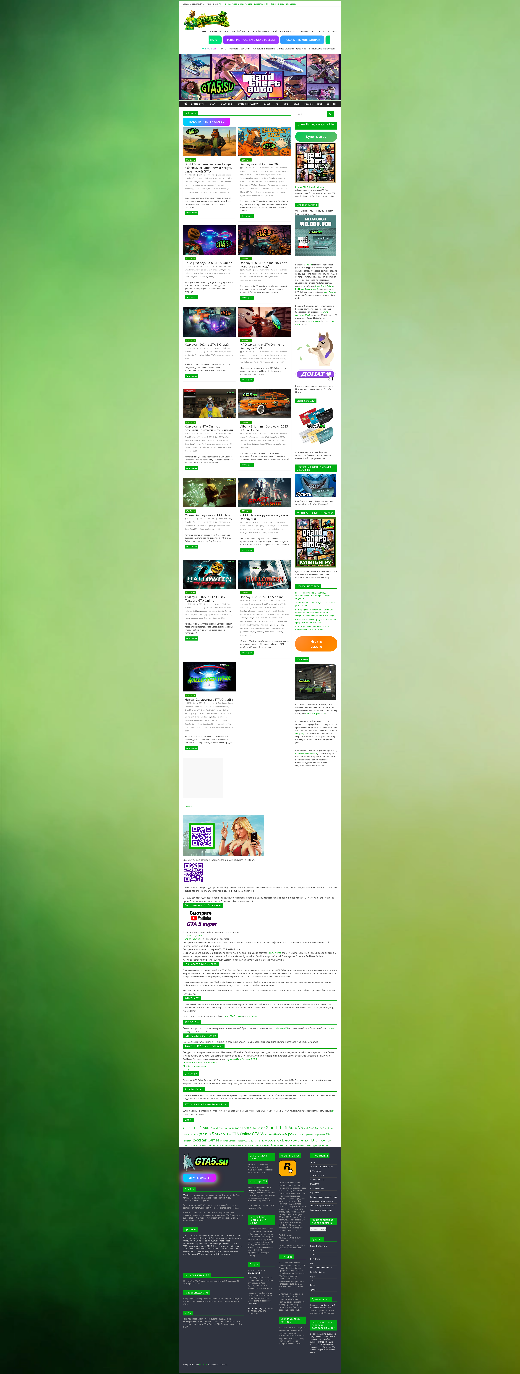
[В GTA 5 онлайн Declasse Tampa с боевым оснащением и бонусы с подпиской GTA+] (209, 128)
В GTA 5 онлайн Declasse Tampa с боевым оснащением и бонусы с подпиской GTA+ (208, 167)
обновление (277, 1145)
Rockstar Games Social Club (195, 724)
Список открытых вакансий (322, 1205)
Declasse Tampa (224, 175)
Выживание (265, 618)
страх (266, 632)
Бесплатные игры (196, 1066)
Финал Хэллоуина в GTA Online (207, 515)
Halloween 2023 (246, 358)
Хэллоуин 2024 (214, 277)
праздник (274, 444)
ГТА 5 (197, 189)
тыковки (199, 618)
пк (286, 1145)
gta (216, 178)
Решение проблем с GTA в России (226, 39)
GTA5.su (186, 1195)
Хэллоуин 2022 (214, 529)
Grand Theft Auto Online (219, 706)
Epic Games (222, 703)
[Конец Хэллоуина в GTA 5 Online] (209, 226)
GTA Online (226, 104)
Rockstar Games (256, 178)
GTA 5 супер (315, 1171)
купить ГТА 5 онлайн (233, 1016)
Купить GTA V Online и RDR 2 (242, 1059)
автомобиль (218, 1145)
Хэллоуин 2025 (224, 192)
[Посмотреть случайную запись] (334, 104)
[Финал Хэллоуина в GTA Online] (209, 479)
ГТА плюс (203, 189)
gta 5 (220, 178)
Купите (321, 1342)
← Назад (188, 806)
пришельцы (196, 447)
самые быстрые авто (315, 713)
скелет (206, 192)
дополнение (249, 1145)
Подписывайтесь (192, 938)
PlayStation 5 (320, 1134)
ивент (242, 625)
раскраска (244, 632)
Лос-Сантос (275, 188)
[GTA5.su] (260, 77)
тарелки (213, 447)
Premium (308, 104)
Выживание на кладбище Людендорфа (268, 181)
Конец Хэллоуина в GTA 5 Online (208, 263)
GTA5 (226, 437)
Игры (312, 1276)
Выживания (245, 185)
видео (233, 1145)
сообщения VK (280, 1028)
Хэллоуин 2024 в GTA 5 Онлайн (208, 344)
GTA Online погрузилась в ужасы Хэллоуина (264, 517)
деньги (240, 1145)
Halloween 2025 (214, 182)
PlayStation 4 (309, 1134)
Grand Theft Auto (191, 178)
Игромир (252, 1190)
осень (280, 625)
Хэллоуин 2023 (278, 362)
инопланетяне (214, 189)
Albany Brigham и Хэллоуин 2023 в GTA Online (264, 428)
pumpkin (204, 611)
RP (184, 1066)
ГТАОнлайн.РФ (317, 1188)
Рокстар (192, 1145)
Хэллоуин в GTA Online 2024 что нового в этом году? (263, 264)
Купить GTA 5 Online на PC (323, 39)
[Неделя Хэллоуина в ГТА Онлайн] (209, 663)
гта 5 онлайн (261, 185)
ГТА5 (286, 621)
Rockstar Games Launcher (218, 720)
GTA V (212, 104)
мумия (195, 192)
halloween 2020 (217, 717)
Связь (319, 104)
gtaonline (244, 440)
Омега (187, 447)
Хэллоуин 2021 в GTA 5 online (262, 597)
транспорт (324, 1145)
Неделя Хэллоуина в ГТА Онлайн (209, 699)
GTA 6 (296, 104)
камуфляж (250, 625)
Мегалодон (329, 48)
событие (259, 632)
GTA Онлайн (196, 717)
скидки (249, 533)
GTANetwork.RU (317, 1179)
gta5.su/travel (254, 1273)
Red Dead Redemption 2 (306, 753)
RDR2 (285, 104)
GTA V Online (268, 1135)
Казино (185, 1145)
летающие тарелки (214, 444)
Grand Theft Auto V (248, 104)
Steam (219, 724)
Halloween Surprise (205, 273)
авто (333, 1110)
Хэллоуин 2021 (246, 635)
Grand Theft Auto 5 (201, 706)
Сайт (312, 1280)
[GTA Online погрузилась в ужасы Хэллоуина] (264, 479)
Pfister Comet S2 (270, 611)
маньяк (284, 188)
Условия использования (321, 1210)
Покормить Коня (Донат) (277, 39)
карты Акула (315, 48)
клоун (257, 625)
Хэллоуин (213, 192)
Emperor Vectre (255, 604)
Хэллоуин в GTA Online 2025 (260, 164)
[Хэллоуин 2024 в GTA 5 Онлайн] (209, 308)
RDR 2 (223, 48)
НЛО (200, 192)
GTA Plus (188, 182)
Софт (312, 1285)
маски (242, 533)
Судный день (245, 195)
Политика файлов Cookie (321, 1201)
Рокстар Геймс (201, 1145)
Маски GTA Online (247, 192)
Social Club (195, 185)
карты (314, 321)
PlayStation (189, 720)
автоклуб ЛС (269, 614)
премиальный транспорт (259, 628)
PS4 (328, 1134)
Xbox (224, 724)
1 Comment (208, 348)
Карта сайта (315, 1192)
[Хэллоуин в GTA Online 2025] (264, 128)
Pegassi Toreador (256, 611)
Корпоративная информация (323, 1197)
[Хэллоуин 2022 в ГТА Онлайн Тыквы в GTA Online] (209, 561)
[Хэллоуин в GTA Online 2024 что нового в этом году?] (264, 226)
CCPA (312, 1162)
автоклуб (260, 614)
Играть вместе (316, 644)
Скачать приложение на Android (200, 1062)
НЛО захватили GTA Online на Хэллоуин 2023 (262, 346)
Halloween (202, 182)
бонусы (197, 444)
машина (264, 1145)
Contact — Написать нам (321, 1166)
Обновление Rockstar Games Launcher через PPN (279, 48)
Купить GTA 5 (197, 104)
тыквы (219, 447)
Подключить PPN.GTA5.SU (206, 121)
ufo (251, 362)
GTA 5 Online (269, 171)
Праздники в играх (263, 192)
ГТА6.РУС (314, 1184)
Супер (313, 1289)
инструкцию (300, 733)
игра (257, 1145)
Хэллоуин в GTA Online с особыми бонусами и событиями (209, 428)
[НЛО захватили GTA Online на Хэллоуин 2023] (264, 308)
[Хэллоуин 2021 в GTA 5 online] (264, 561)
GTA (200, 175)
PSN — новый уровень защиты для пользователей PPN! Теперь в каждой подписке (257, 4)
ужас (272, 632)
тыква (187, 618)
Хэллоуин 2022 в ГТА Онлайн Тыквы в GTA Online (206, 598)
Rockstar (187, 1140)
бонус (249, 618)
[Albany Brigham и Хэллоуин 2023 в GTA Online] (264, 390)
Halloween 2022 (191, 526)
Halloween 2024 (191, 273)
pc (222, 182)
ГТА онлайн (278, 621)
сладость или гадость (222, 614)
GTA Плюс (254, 174)
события (205, 447)
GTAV (187, 440)
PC (277, 104)
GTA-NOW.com (317, 1175)
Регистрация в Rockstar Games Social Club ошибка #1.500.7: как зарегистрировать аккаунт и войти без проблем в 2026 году (314, 612)
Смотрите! (252, 1303)
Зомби (251, 188)
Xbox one (297, 1140)
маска (225, 444)
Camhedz (244, 604)
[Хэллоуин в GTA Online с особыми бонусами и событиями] (209, 390)
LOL (312, 1263)
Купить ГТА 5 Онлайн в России (310, 187)
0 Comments (209, 175)
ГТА (254, 621)
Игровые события (262, 188)
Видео (267, 104)
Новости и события (239, 48)
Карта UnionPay (255, 1308)
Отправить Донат (192, 935)
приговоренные (278, 192)
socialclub (260, 444)
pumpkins (213, 611)
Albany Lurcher (279, 600)
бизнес (278, 614)
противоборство (302, 1145)
